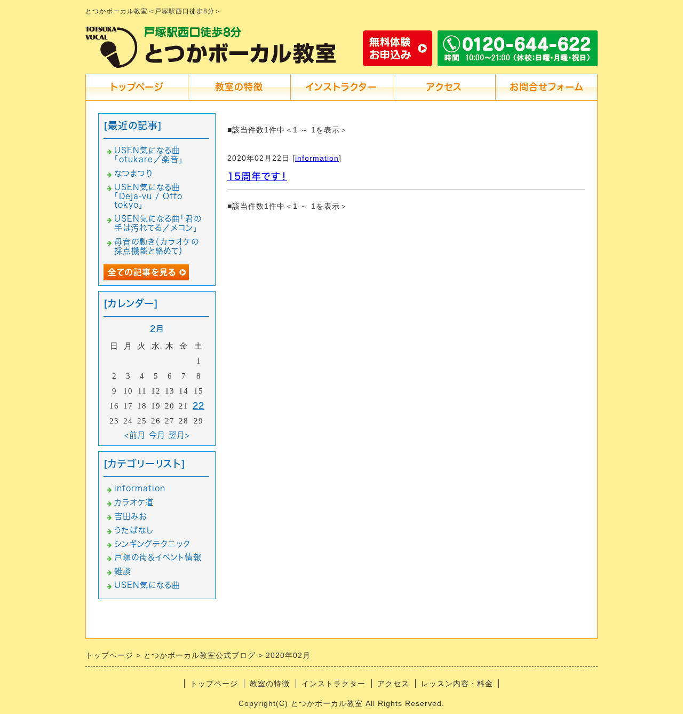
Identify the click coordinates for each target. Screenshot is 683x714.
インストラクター (341, 86)
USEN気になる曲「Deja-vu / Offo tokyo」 (148, 196)
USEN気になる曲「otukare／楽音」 (149, 154)
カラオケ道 (134, 502)
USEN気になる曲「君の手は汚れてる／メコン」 (158, 223)
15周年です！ (257, 176)
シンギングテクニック (152, 544)
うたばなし (134, 530)
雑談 (122, 571)
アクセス (444, 86)
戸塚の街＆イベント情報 (158, 557)
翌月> (179, 435)
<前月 (135, 435)
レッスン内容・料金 (457, 683)
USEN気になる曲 (147, 585)
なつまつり (133, 173)
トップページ (136, 86)
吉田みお (130, 516)
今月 (157, 435)
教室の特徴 (239, 86)
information (317, 158)
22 (198, 406)
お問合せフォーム (546, 86)
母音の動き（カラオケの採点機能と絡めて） (156, 246)
